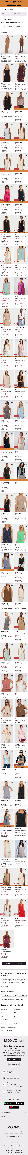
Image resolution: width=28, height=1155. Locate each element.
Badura (16, 1027)
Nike (2, 1023)
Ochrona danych (19, 1152)
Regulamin (6, 1145)
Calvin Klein (4, 1009)
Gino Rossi (17, 1009)
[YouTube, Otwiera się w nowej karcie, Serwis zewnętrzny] (11, 1131)
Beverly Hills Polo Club (7, 1027)
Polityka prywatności (13, 1148)
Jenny (2, 1016)
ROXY (16, 1016)
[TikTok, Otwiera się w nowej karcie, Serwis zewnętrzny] (21, 1131)
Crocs (16, 1023)
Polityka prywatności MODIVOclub (13, 1150)
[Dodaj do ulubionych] (12, 37)
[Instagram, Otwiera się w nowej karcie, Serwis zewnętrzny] (6, 1131)
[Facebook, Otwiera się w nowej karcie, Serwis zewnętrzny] (16, 1131)
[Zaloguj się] (18, 9)
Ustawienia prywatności (16, 1145)
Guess (16, 1020)
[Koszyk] (25, 9)
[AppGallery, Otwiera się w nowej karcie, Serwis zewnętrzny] (14, 1107)
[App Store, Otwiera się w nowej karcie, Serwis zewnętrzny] (19, 1103)
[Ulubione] (22, 9)
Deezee (3, 1012)
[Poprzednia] (2, 3)
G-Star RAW (4, 1020)
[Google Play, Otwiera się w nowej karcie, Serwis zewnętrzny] (9, 1103)
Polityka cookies (9, 1152)
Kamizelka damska (5, 979)
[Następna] (26, 3)
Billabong (16, 1012)
